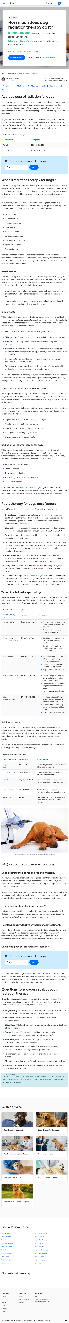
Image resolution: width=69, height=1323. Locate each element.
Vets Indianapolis (41, 1253)
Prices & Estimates (24, 1299)
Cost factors (33, 86)
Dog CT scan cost (9, 772)
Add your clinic (39, 1296)
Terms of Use (19, 1320)
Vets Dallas (39, 1243)
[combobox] (26, 3)
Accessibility (39, 1320)
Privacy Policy (29, 1320)
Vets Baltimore (40, 1263)
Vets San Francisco (41, 1250)
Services (47, 1320)
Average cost (8, 86)
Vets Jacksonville (7, 1253)
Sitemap (21, 1302)
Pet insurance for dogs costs (35, 575)
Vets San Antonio (7, 1243)
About (4, 1302)
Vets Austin (5, 1256)
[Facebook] (66, 1320)
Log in (4, 1299)
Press (3, 1305)
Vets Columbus (40, 1256)
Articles (21, 1296)
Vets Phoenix (5, 1240)
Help (3, 1311)
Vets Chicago (6, 1236)
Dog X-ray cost (8, 790)
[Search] (59, 3)
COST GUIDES (12, 73)
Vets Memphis (6, 1263)
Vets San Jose (39, 1246)
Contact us (5, 1308)
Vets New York (6, 1233)
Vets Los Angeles (41, 1233)
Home (4, 1296)
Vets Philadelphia (41, 1240)
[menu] (4, 3)
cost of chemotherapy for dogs (27, 487)
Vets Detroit (5, 1250)
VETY (2, 73)
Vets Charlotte (40, 1260)
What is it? (20, 86)
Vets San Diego (6, 1246)
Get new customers (48, 58)
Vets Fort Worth (6, 1260)
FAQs (44, 86)
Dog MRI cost (8, 780)
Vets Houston (39, 1236)
